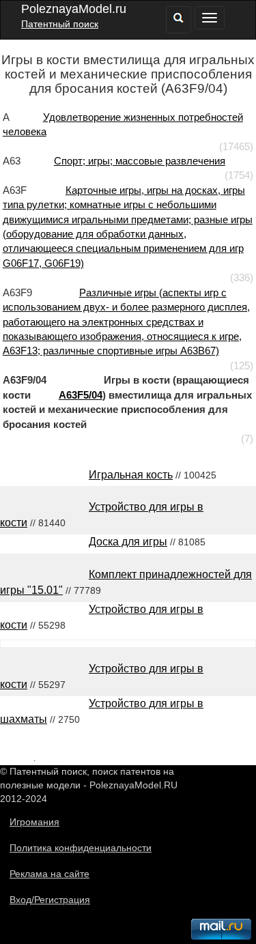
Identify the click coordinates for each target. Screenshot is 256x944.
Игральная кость (131, 475)
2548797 (16, 758)
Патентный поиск (59, 23)
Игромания (34, 821)
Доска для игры (128, 541)
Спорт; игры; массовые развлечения (139, 161)
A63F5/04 (80, 395)
